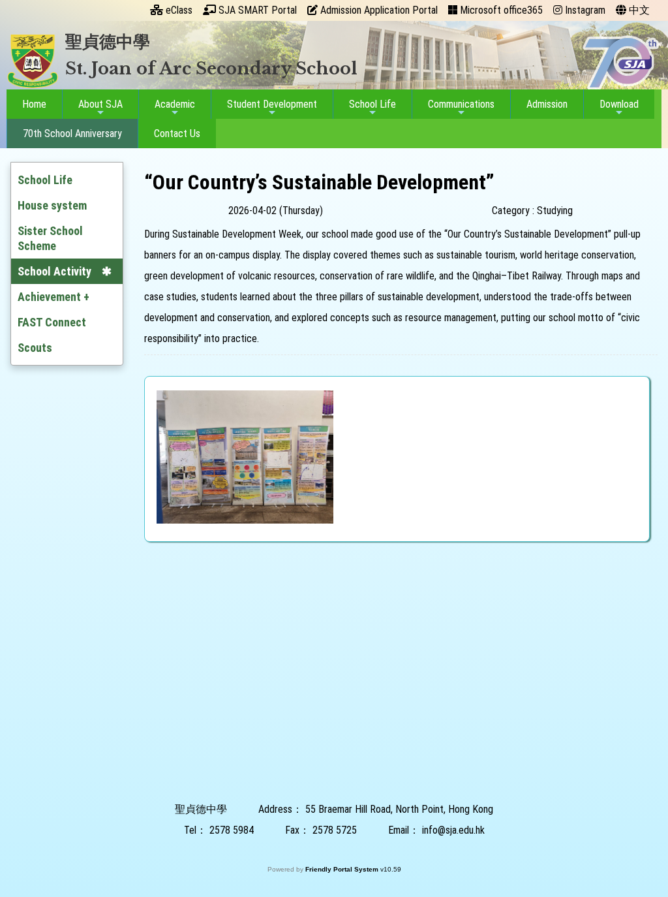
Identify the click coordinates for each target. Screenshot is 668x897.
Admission (547, 104)
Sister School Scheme (50, 238)
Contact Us (177, 133)
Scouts (35, 347)
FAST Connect (52, 322)
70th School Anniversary (72, 133)
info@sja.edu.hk (453, 830)
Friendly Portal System (342, 869)
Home (34, 104)
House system (52, 205)
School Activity (54, 271)
